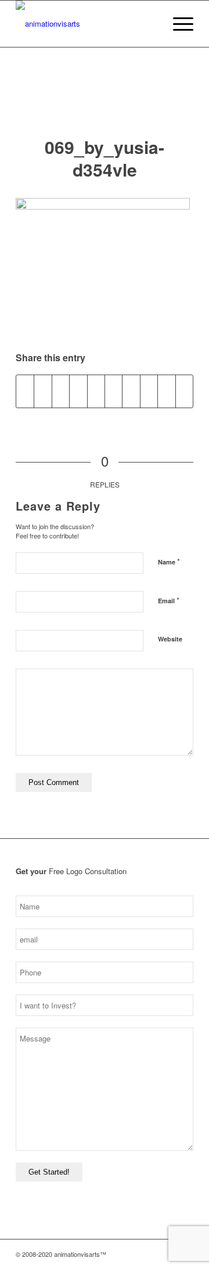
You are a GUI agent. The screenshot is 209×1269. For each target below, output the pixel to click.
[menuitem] (150, 24)
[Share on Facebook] (25, 391)
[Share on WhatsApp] (78, 391)
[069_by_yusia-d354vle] (104, 103)
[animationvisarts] (87, 24)
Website (170, 638)
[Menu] (177, 24)
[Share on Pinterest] (96, 391)
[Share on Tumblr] (130, 391)
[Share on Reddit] (166, 391)
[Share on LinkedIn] (113, 391)
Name (169, 561)
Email (168, 600)
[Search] (150, 24)
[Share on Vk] (148, 391)
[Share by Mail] (184, 391)
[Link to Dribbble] (167, 1254)
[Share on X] (42, 391)
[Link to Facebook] (149, 1254)
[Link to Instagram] (132, 1254)
